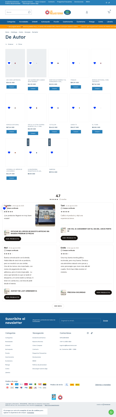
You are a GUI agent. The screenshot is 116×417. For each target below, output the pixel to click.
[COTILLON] (57, 108)
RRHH (88, 2)
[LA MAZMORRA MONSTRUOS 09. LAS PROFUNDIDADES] (36, 153)
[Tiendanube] (104, 405)
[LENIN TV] (79, 108)
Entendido (30, 412)
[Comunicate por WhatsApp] (111, 412)
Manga (91, 22)
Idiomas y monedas (103, 385)
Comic (100, 22)
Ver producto (12, 239)
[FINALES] (79, 63)
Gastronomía (68, 22)
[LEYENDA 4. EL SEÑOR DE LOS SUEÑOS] (15, 153)
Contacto (51, 2)
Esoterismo (81, 22)
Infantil (34, 22)
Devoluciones (78, 2)
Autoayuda (45, 22)
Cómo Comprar (40, 2)
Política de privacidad (12, 3)
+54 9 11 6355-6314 (65, 341)
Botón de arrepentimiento (52, 405)
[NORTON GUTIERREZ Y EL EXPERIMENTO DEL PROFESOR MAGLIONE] (57, 63)
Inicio (7, 32)
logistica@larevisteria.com (68, 345)
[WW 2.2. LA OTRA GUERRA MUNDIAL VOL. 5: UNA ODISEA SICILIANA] (36, 108)
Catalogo (14, 32)
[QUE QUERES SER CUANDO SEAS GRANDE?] (36, 63)
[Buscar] (29, 12)
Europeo (27, 32)
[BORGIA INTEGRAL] (15, 108)
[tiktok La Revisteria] (109, 3)
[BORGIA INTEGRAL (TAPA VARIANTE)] (100, 63)
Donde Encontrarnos (12, 2)
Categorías (11, 22)
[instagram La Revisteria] (107, 3)
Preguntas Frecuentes (64, 2)
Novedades (23, 22)
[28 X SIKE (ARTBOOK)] (15, 63)
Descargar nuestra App (30, 3)
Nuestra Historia (27, 2)
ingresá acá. (38, 405)
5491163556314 (64, 338)
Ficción (56, 22)
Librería (110, 22)
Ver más (58, 306)
